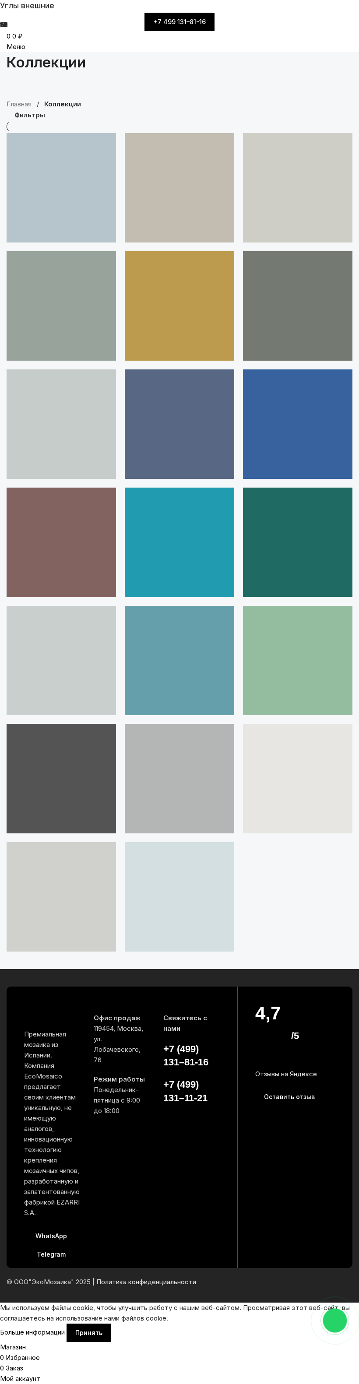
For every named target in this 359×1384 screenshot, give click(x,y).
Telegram (51, 1254)
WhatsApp (51, 1236)
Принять (88, 1332)
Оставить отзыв (289, 1096)
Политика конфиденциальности (146, 1282)
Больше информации (33, 1332)
